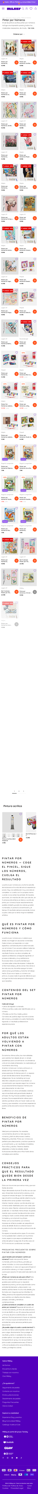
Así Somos (6, 1365)
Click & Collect (7, 1406)
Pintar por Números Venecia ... (25, 250)
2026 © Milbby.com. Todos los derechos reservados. (19, 1483)
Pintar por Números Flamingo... (23, 125)
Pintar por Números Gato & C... (25, 312)
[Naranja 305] (18, 835)
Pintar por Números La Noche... (5, 94)
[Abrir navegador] (3, 8)
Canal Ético (29, 1487)
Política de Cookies (6, 1487)
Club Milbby (6, 1376)
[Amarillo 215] (9, 835)
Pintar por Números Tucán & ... (25, 436)
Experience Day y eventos (12, 1417)
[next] (34, 2)
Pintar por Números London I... (25, 623)
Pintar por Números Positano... (4, 561)
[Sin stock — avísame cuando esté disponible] (35, 592)
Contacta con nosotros (10, 1391)
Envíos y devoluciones (10, 1395)
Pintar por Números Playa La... (6, 312)
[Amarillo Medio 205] (4, 835)
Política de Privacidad (15, 1487)
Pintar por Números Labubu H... (6, 436)
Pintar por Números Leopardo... (4, 63)
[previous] (3, 2)
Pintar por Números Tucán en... (6, 499)
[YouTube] (16, 1458)
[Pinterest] (12, 1458)
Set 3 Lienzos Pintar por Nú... (24, 560)
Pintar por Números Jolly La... (24, 405)
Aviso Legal (21, 1487)
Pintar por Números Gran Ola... (6, 623)
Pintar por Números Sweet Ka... (25, 281)
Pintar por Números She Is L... (26, 374)
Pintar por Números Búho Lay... (6, 343)
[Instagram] (7, 1458)
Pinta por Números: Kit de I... (26, 591)
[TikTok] (21, 1458)
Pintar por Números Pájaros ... (6, 468)
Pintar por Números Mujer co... (25, 156)
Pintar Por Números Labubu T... (6, 405)
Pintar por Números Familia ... (26, 498)
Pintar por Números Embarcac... (5, 187)
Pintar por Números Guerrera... (23, 343)
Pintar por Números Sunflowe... (23, 219)
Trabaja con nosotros (10, 1372)
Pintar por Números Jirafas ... (26, 62)
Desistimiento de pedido (11, 1399)
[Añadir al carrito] (16, 62)
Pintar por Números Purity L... (7, 218)
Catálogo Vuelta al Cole (11, 1425)
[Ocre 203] (14, 835)
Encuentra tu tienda (9, 1369)
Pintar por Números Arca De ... (25, 468)
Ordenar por (18, 34)
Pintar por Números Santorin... (23, 94)
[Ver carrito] (35, 8)
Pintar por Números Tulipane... (4, 156)
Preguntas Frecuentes (10, 1402)
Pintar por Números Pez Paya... (5, 530)
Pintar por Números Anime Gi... (6, 250)
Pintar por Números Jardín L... (6, 125)
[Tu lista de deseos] (30, 9)
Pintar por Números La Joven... (23, 187)
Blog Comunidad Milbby (11, 1421)
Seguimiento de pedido (11, 1388)
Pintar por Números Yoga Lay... (6, 281)
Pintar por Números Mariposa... (23, 530)
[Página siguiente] (23, 791)
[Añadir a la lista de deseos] (16, 41)
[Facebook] (3, 1458)
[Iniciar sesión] (26, 8)
